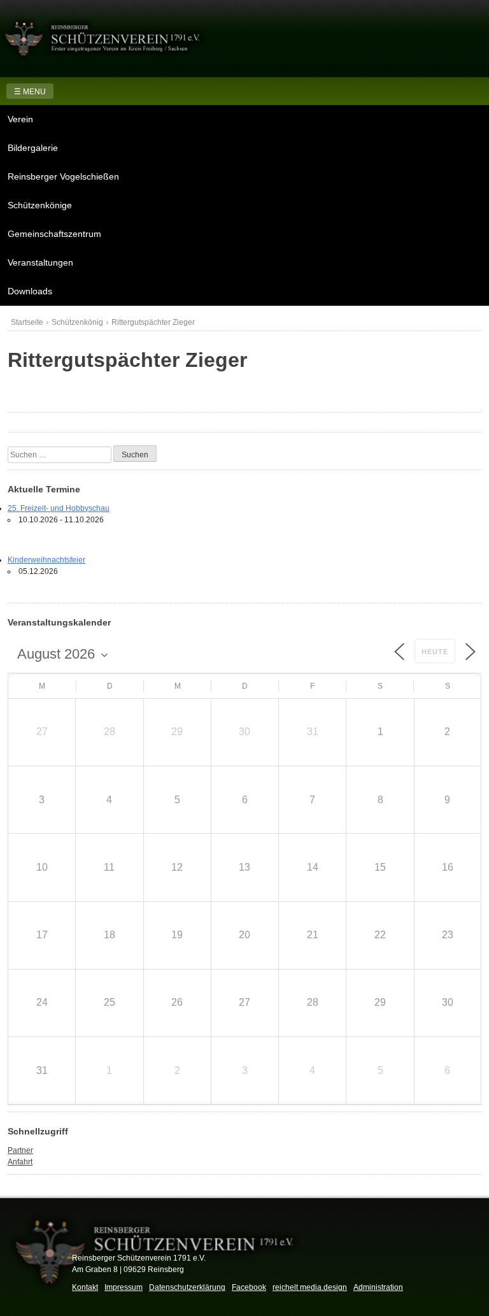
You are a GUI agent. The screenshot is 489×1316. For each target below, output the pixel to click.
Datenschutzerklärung (187, 1287)
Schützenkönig (77, 322)
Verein (20, 119)
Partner (20, 1150)
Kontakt (85, 1287)
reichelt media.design (310, 1287)
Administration (378, 1287)
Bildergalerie (33, 148)
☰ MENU (30, 91)
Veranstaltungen (40, 262)
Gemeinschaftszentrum (54, 234)
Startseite (27, 322)
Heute (435, 651)
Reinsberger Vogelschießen (63, 176)
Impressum (123, 1287)
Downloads (30, 291)
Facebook (249, 1287)
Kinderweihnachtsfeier (46, 559)
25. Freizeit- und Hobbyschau (59, 508)
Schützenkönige (40, 205)
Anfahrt (20, 1161)
